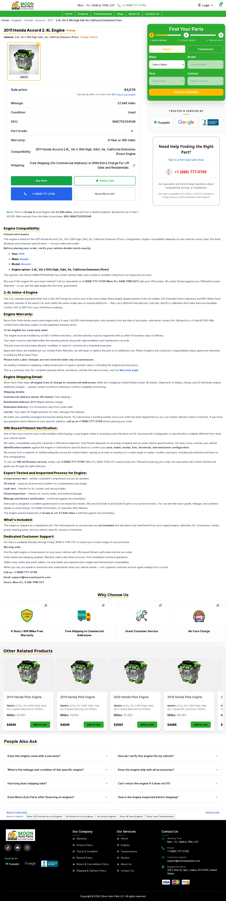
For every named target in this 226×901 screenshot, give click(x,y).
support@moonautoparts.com (183, 860)
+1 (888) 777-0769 (134, 5)
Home (69, 13)
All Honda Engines (106, 816)
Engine (167, 49)
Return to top (212, 812)
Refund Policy (84, 857)
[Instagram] (27, 847)
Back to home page (17, 812)
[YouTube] (17, 847)
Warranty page (128, 370)
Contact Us (152, 13)
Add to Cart (107, 180)
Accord (40, 20)
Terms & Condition (87, 851)
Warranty (81, 838)
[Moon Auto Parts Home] (20, 835)
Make (152, 57)
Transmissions (103, 13)
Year (152, 73)
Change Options (89, 37)
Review (125, 857)
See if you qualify (126, 94)
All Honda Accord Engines (79, 816)
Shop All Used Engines (131, 816)
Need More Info (105, 193)
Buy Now (41, 180)
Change (71, 30)
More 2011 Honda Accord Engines (44, 816)
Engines (83, 13)
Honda (28, 20)
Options (193, 73)
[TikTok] (7, 847)
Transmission (205, 49)
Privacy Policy (84, 845)
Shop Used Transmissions (160, 816)
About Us (134, 13)
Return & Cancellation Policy (92, 864)
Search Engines (186, 92)
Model (192, 57)
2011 (50, 20)
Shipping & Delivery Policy (91, 870)
